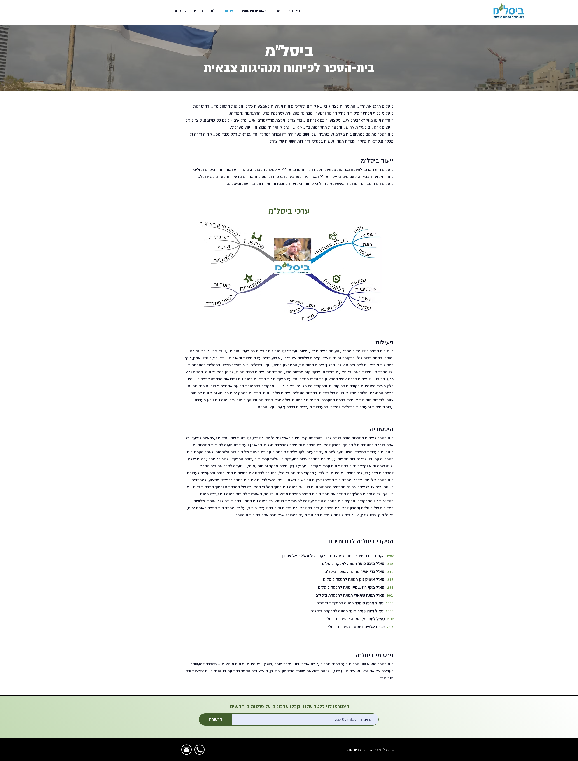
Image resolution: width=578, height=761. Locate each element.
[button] (260, 10)
